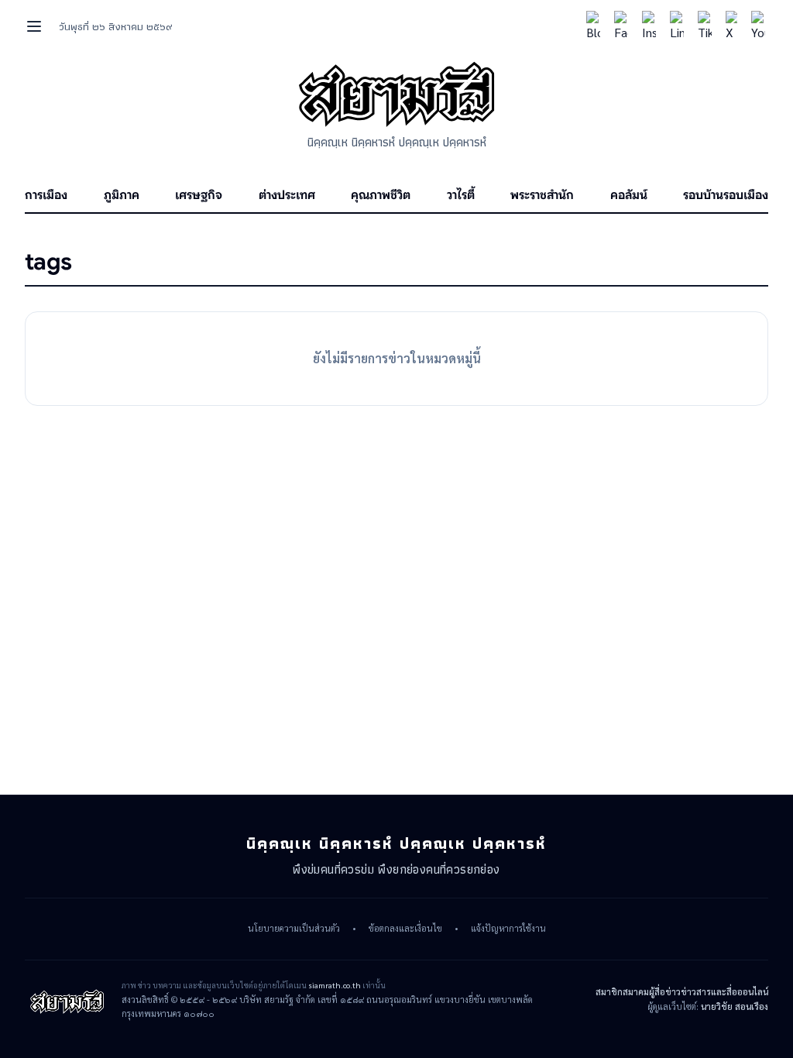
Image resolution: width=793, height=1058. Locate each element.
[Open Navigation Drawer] (34, 26)
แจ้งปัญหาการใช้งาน (508, 928)
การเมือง (46, 195)
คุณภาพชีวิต (380, 195)
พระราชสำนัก (542, 195)
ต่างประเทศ (287, 195)
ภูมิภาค (121, 195)
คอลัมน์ (628, 195)
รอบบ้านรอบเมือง (725, 195)
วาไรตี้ (461, 195)
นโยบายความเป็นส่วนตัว (294, 928)
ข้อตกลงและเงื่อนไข (405, 928)
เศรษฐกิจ (198, 195)
